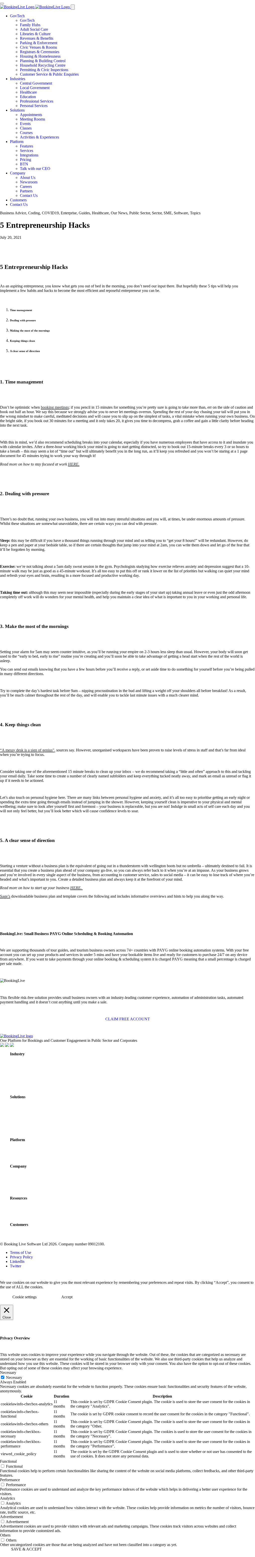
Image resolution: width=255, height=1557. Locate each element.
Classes (26, 128)
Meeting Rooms (32, 119)
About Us (27, 177)
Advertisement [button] (11, 1517)
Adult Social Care (34, 29)
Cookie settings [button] (24, 1297)
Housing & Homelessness (40, 56)
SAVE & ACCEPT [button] (26, 1549)
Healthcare (28, 92)
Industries (17, 79)
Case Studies (23, 1235)
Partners (26, 191)
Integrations (29, 155)
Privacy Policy (21, 1257)
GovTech (17, 16)
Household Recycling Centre (42, 65)
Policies (17, 1203)
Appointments (31, 115)
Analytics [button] (7, 1498)
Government (23, 1064)
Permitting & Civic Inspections (44, 70)
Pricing (25, 159)
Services (26, 150)
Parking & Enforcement (38, 43)
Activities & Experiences (39, 137)
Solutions (17, 110)
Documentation (25, 1214)
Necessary (14, 1377)
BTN (24, 164)
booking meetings (55, 407)
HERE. (73, 464)
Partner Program (27, 1187)
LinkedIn (17, 1261)
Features (26, 146)
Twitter (15, 1266)
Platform (16, 141)
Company (17, 173)
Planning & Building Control (42, 61)
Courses (26, 132)
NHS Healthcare (26, 1070)
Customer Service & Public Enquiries (49, 74)
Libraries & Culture (35, 34)
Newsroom (28, 182)
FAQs (16, 1219)
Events (25, 123)
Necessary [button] (8, 1372)
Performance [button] (10, 1480)
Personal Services (34, 106)
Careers (26, 186)
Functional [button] (8, 1461)
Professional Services (36, 101)
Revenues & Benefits (36, 38)
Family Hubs (30, 25)
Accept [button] (66, 1297)
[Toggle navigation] (73, 7)
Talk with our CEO (35, 168)
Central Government (36, 83)
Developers (21, 1208)
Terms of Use (20, 1252)
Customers (18, 200)
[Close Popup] (2, 3)
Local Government (35, 88)
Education (28, 97)
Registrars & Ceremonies (39, 52)
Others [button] (5, 1535)
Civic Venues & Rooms (38, 47)
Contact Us (29, 195)
